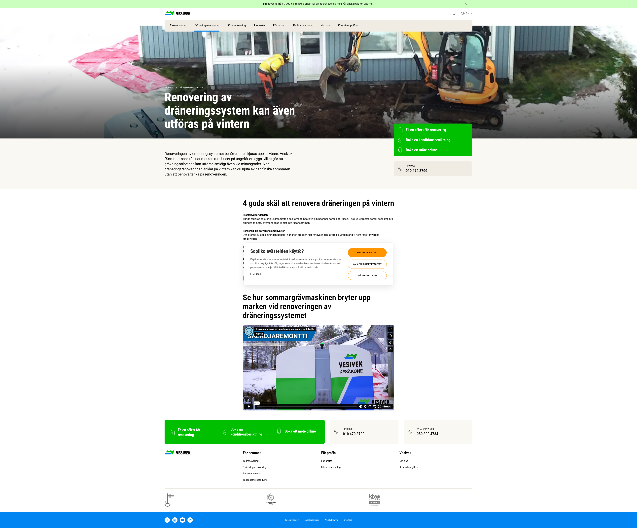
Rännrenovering (236, 25)
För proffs (279, 25)
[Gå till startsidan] (178, 13)
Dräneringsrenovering (206, 25)
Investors (348, 520)
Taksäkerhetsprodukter (255, 479)
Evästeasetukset (367, 275)
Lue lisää (255, 274)
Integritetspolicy (292, 520)
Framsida (169, 87)
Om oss (325, 25)
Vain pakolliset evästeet (367, 264)
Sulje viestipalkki (466, 4)
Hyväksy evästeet (367, 252)
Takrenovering (178, 25)
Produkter (259, 25)
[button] (454, 13)
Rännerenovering (252, 473)
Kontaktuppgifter (348, 25)
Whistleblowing (331, 520)
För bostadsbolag (303, 25)
